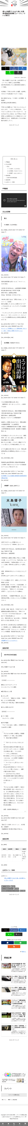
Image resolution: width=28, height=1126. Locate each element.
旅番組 (13, 886)
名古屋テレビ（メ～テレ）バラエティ (11, 890)
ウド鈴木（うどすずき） (15, 168)
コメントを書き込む (14, 1094)
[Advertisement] (14, 32)
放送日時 (8, 180)
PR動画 (8, 162)
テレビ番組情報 (6, 886)
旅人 (8, 166)
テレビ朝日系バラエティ (8, 888)
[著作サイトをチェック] (7, 942)
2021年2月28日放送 (12, 177)
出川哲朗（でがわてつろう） (16, 171)
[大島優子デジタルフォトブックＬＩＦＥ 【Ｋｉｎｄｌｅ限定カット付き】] (14, 514)
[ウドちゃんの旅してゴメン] (14, 253)
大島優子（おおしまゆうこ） (16, 173)
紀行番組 (23, 890)
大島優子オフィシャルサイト (9, 640)
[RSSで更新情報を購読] (14, 946)
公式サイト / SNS (10, 182)
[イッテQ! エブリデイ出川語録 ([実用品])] (14, 372)
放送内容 (8, 175)
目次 (12, 159)
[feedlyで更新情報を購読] (20, 942)
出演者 (17, 888)
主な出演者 (8, 164)
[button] (18, 72)
